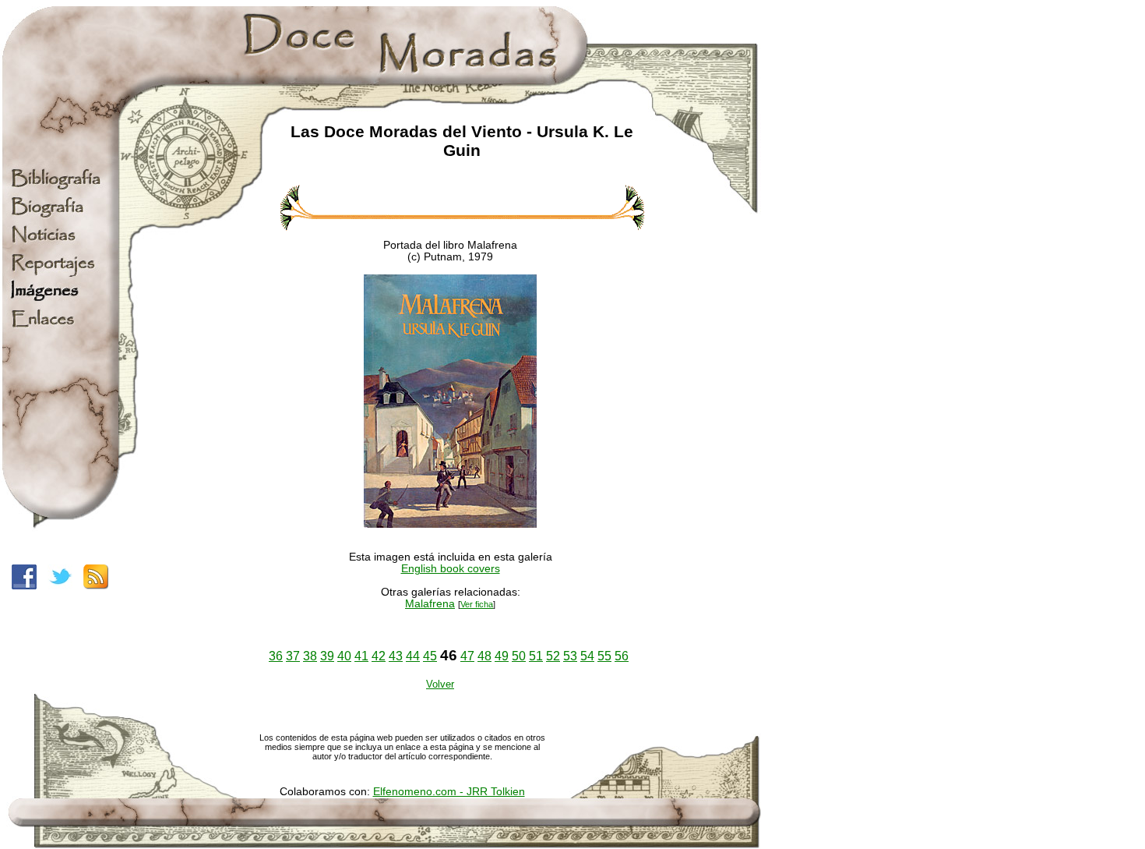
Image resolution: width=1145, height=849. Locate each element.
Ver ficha (476, 604)
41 (361, 656)
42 (379, 656)
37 (293, 656)
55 (604, 656)
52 (553, 656)
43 (396, 656)
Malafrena (430, 604)
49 (502, 656)
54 (587, 656)
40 (344, 656)
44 (413, 656)
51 (536, 656)
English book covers (450, 569)
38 (310, 656)
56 (622, 656)
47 (467, 656)
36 (276, 656)
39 (327, 656)
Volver (440, 684)
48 (484, 656)
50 (519, 656)
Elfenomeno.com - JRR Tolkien (449, 792)
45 (430, 656)
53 (570, 656)
